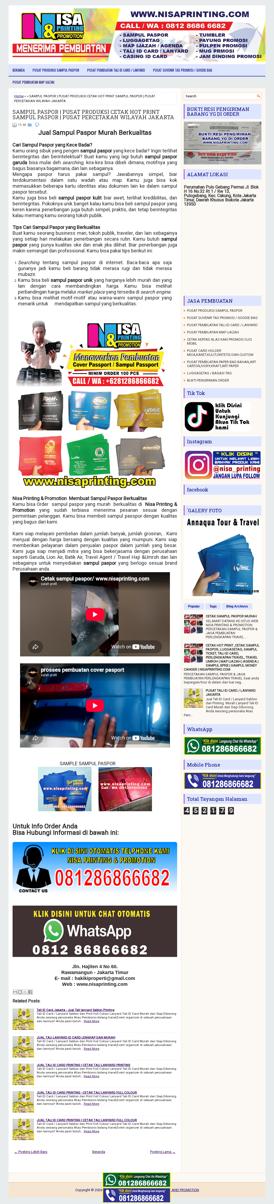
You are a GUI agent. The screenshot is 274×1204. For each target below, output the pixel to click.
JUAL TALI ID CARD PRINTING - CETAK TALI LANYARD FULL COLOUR (87, 1092)
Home (19, 96)
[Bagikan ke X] (25, 992)
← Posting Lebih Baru (30, 1152)
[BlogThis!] (20, 992)
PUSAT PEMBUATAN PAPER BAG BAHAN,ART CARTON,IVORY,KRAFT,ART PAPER (221, 364)
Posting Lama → (163, 1152)
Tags (213, 606)
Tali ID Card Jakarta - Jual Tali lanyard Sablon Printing (76, 1010)
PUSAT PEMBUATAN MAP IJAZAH (33, 82)
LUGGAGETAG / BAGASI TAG (209, 373)
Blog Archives (237, 606)
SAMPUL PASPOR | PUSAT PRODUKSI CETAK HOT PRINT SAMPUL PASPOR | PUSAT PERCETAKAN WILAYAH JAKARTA (93, 114)
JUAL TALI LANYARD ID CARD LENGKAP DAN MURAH (76, 1037)
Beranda (19, 70)
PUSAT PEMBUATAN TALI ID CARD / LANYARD (116, 70)
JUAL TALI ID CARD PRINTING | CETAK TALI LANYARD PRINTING (83, 1065)
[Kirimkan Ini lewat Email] (15, 992)
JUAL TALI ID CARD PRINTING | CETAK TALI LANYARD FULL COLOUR (87, 1120)
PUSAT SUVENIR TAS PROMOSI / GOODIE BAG (182, 70)
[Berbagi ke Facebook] (30, 992)
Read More (91, 1021)
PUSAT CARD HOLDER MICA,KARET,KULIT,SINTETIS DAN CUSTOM (220, 353)
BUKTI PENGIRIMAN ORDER (208, 380)
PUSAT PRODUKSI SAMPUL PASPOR (56, 70)
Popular (194, 606)
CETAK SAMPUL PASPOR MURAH (231, 616)
